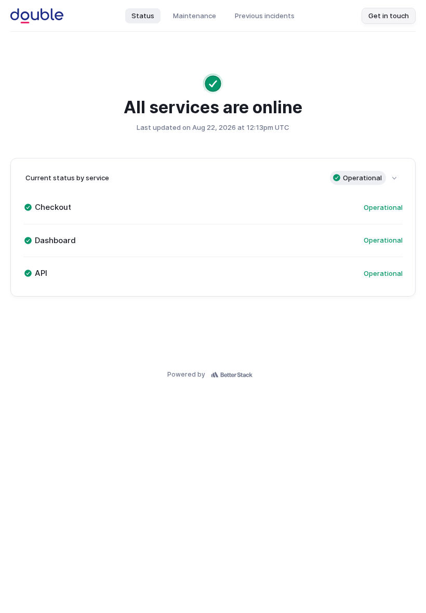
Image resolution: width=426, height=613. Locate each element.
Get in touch (388, 15)
